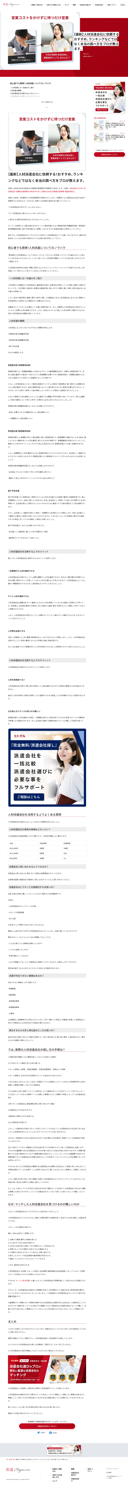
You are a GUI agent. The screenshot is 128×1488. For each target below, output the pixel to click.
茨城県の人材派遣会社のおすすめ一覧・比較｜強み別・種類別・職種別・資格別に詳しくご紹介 (115, 125)
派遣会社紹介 (99, 5)
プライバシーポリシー (112, 1469)
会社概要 (109, 1472)
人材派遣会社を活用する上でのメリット (24, 93)
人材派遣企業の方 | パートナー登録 (114, 1477)
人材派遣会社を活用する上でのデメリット (25, 96)
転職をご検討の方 (37, 5)
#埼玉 (107, 141)
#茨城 (107, 129)
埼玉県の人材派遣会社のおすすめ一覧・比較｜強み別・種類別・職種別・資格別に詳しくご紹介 (115, 137)
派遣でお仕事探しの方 (54, 5)
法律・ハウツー (111, 5)
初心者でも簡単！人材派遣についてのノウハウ (30, 83)
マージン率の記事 (22, 1280)
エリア (67, 5)
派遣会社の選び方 (85, 5)
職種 (74, 5)
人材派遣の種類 (15, 90)
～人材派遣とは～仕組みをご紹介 (22, 87)
